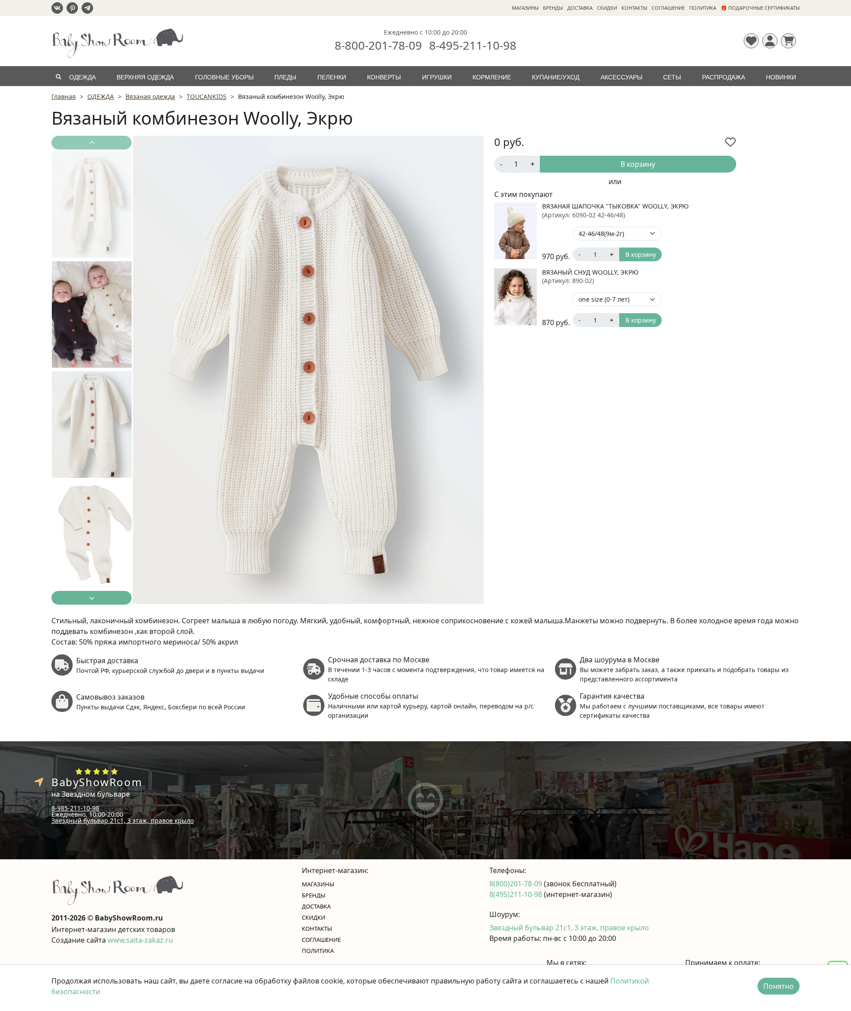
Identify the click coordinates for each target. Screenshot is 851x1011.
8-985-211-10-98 (75, 808)
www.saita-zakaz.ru (140, 940)
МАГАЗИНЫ (525, 7)
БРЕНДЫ (553, 7)
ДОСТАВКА (580, 7)
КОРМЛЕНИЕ (491, 77)
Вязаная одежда (150, 96)
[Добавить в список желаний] (730, 142)
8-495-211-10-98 (472, 45)
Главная (63, 96)
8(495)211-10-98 (516, 894)
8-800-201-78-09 (378, 45)
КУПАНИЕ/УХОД (555, 77)
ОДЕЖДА (82, 77)
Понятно (778, 986)
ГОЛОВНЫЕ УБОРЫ (224, 77)
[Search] (58, 76)
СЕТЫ (672, 77)
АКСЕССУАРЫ (621, 77)
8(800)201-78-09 (516, 884)
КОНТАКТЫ (634, 7)
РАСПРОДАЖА (723, 77)
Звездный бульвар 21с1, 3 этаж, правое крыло (122, 820)
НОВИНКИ (781, 77)
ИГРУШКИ (437, 77)
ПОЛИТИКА (702, 7)
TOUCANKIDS (206, 96)
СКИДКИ (607, 7)
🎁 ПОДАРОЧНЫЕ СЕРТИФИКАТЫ (760, 7)
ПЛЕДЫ (285, 77)
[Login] (769, 40)
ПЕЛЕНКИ (331, 77)
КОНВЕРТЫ (384, 77)
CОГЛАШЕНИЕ (668, 7)
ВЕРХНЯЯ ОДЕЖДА (145, 77)
